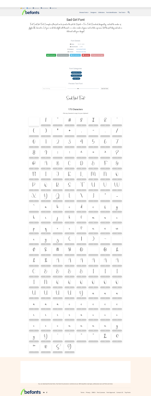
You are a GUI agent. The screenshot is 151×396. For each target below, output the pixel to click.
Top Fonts (128, 392)
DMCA (93, 392)
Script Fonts (76, 78)
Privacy (88, 392)
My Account (36, 8)
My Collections (45, 8)
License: (71, 51)
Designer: (71, 49)
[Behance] (44, 392)
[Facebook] (46, 392)
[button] (129, 13)
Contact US (119, 392)
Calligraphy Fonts (76, 72)
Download (52, 55)
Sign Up (28, 8)
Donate (86, 55)
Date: (72, 44)
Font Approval (111, 392)
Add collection (76, 55)
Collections (101, 12)
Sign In (22, 8)
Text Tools (122, 12)
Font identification (111, 12)
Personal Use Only (81, 51)
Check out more (64, 55)
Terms (82, 392)
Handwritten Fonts (76, 75)
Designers (93, 12)
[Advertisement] (75, 372)
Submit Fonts (54, 8)
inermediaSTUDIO (81, 49)
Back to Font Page (98, 55)
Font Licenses (101, 392)
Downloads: (75, 46)
